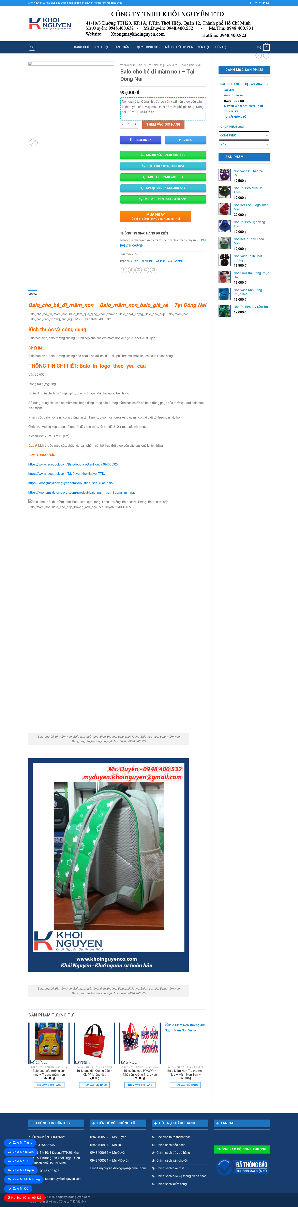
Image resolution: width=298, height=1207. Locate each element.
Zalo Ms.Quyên (23, 1170)
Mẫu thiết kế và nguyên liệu (187, 47)
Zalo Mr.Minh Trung (26, 1179)
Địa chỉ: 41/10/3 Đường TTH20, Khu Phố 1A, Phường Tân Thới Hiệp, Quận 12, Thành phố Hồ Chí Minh (54, 1158)
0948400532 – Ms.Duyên (108, 1137)
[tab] (32, 294)
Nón (223, 144)
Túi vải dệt (231, 111)
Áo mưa (229, 90)
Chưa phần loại (232, 126)
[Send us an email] (267, 3)
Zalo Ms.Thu (21, 1161)
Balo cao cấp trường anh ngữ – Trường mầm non (49, 1072)
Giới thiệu (101, 47)
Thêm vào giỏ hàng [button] (49, 1084)
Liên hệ (220, 47)
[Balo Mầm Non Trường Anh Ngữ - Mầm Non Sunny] (185, 1043)
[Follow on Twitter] (264, 3)
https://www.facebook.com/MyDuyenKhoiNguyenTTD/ (67, 474)
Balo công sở (233, 95)
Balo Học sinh (234, 100)
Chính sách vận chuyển (172, 1160)
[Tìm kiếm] (32, 47)
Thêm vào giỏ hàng (163, 124)
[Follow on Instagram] (260, 3)
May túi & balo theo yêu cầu (243, 106)
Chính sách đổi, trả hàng (173, 1153)
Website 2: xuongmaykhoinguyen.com (54, 1179)
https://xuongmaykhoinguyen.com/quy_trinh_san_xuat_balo (70, 483)
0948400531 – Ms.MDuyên (109, 1160)
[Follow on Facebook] (256, 3)
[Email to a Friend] (138, 270)
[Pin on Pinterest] (146, 270)
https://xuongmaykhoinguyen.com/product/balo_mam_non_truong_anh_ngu (81, 492)
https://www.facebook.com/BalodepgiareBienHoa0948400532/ (73, 464)
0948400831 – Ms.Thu (106, 1145)
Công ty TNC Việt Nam (74, 1201)
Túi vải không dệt (236, 116)
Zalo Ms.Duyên (23, 1152)
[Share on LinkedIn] (153, 270)
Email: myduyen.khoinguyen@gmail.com (118, 1168)
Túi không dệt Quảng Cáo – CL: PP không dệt (95, 1072)
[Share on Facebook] (124, 270)
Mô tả (32, 294)
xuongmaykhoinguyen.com (71, 1197)
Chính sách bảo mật (170, 1168)
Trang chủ (80, 47)
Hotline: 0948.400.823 (26, 1198)
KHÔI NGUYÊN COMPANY (46, 1137)
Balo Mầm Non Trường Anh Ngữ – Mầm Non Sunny (185, 1072)
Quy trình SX (147, 47)
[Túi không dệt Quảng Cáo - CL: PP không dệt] (94, 1043)
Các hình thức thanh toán (174, 1137)
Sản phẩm (122, 47)
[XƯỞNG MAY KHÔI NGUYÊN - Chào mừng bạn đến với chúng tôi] (50, 24)
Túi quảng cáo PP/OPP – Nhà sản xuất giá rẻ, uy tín (140, 1072)
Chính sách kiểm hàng (172, 1184)
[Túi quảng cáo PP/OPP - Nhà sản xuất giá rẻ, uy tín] (140, 1043)
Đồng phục (228, 135)
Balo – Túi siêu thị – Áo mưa (241, 84)
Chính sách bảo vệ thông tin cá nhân (181, 1176)
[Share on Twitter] (131, 270)
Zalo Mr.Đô (20, 1188)
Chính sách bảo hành (171, 1145)
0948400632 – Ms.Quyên (108, 1153)
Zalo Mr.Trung (22, 1142)
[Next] (206, 1058)
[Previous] (29, 1058)
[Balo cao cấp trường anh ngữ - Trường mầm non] (49, 1043)
